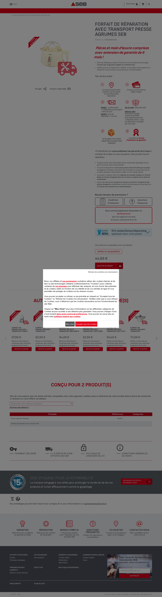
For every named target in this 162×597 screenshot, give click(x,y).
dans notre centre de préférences (72, 314)
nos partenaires (69, 281)
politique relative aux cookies (67, 316)
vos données (61, 286)
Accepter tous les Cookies (86, 324)
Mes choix (70, 324)
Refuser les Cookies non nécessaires (103, 272)
